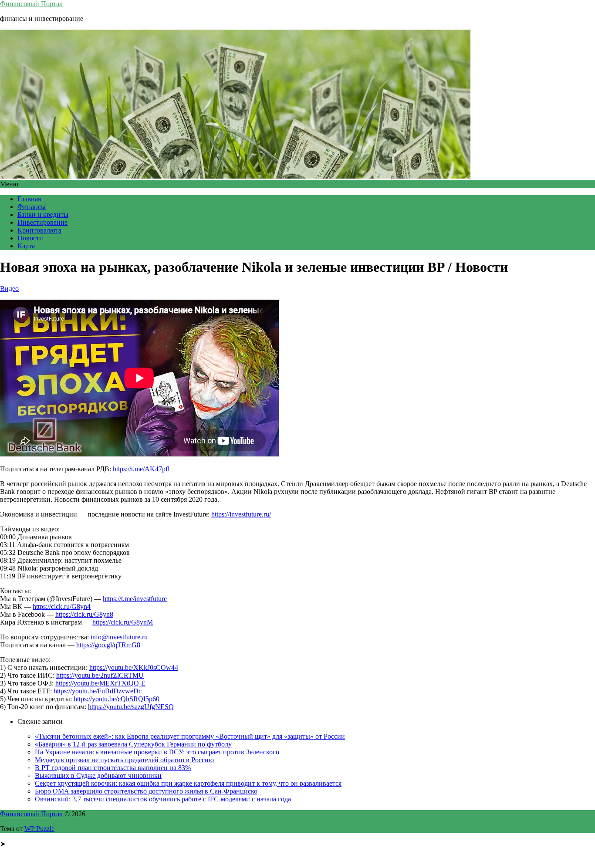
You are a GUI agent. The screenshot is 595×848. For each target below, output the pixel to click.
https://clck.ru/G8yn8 (84, 614)
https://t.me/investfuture (135, 598)
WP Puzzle (39, 828)
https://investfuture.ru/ (241, 514)
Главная (29, 199)
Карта (26, 246)
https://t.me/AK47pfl (141, 469)
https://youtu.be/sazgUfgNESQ (131, 706)
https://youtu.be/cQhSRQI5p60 (116, 699)
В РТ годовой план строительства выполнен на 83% (113, 767)
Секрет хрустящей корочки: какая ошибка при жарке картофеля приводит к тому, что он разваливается (188, 783)
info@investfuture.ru (119, 637)
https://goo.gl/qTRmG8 (108, 645)
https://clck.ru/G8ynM (122, 622)
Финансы (31, 206)
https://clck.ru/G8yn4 (62, 606)
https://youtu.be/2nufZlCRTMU (100, 675)
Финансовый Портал (31, 3)
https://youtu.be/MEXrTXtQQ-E (100, 683)
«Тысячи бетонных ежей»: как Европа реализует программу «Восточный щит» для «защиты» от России (190, 736)
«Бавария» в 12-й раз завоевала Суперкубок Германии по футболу (133, 744)
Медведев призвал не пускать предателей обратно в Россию (124, 760)
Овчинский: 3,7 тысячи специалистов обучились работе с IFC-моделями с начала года (163, 799)
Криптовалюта (39, 230)
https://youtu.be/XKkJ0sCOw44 (133, 667)
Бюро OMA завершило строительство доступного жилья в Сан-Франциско (146, 791)
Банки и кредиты (42, 214)
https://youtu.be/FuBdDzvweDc (98, 691)
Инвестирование (42, 222)
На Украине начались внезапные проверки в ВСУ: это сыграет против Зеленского (157, 752)
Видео (9, 288)
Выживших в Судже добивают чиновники (98, 775)
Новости (30, 238)
